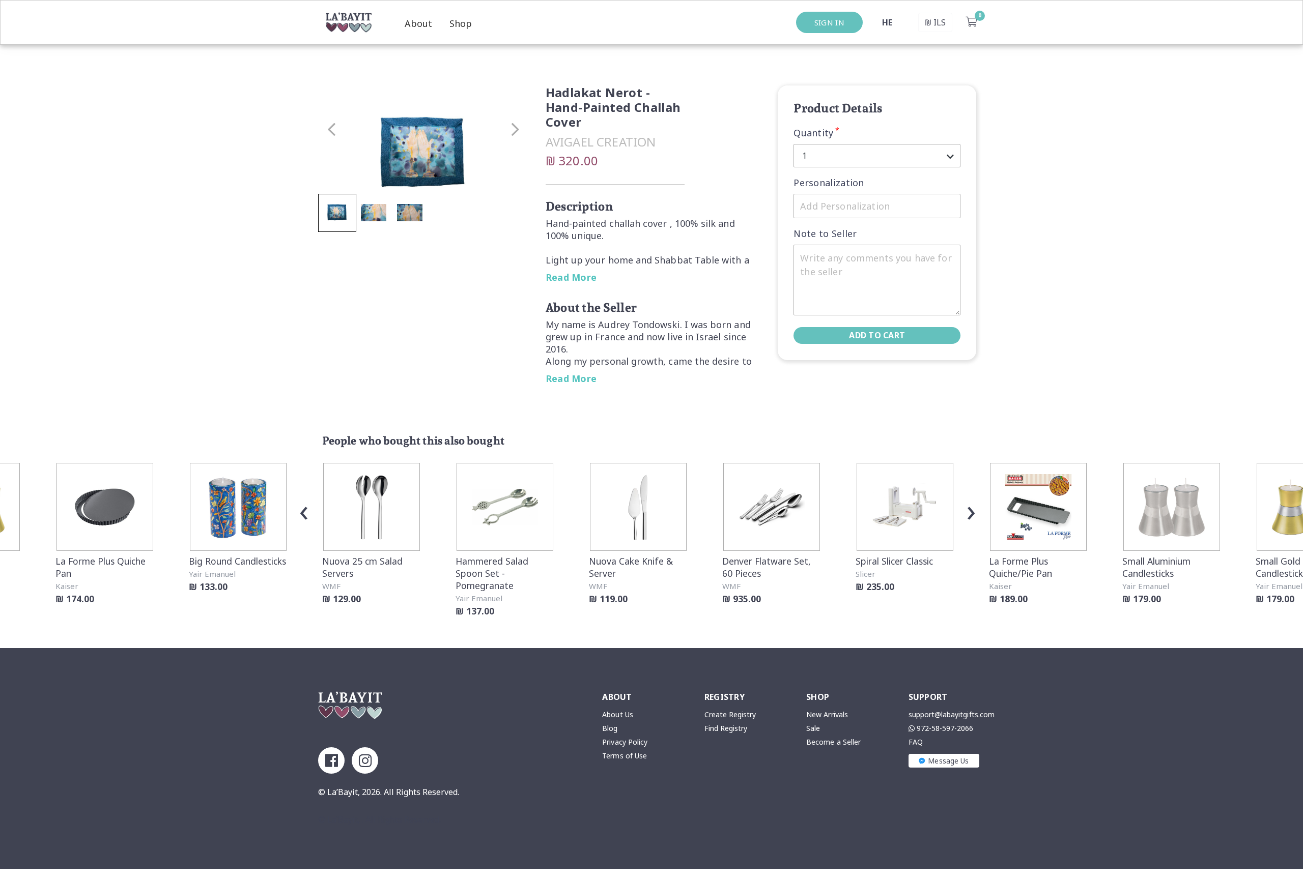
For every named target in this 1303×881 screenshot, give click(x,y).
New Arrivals (827, 714)
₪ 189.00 (1008, 599)
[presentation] (304, 509)
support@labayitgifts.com (952, 714)
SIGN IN (829, 22)
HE (887, 22)
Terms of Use (624, 755)
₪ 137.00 (475, 611)
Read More (571, 277)
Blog (609, 728)
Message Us (948, 761)
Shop (460, 23)
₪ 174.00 (74, 599)
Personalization (829, 183)
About (418, 23)
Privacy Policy (624, 742)
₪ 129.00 (341, 599)
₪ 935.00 (741, 599)
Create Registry (730, 714)
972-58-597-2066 (944, 728)
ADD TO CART (877, 335)
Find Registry (726, 728)
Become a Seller (833, 742)
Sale (813, 728)
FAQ (916, 742)
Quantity (816, 132)
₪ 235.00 (875, 586)
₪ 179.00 (1141, 599)
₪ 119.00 (608, 599)
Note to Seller (825, 233)
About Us (617, 714)
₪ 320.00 (572, 160)
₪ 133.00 (208, 586)
